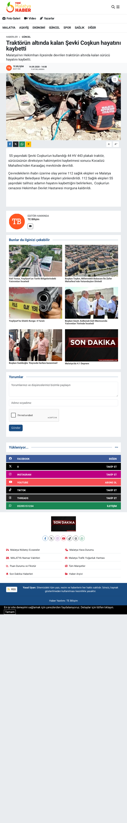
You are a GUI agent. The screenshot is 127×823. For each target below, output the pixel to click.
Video (32, 18)
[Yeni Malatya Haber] (18, 7)
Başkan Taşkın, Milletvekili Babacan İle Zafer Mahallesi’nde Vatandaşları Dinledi (88, 280)
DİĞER (92, 27)
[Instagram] (57, 538)
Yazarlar (48, 18)
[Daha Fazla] (28, 144)
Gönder (16, 427)
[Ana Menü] (118, 7)
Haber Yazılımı (57, 600)
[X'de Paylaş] (16, 144)
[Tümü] (116, 447)
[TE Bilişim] (17, 221)
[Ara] (113, 7)
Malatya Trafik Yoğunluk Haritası (87, 557)
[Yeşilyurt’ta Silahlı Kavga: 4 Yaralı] (35, 302)
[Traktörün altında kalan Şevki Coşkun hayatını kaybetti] (63, 106)
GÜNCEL (54, 27)
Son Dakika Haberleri (21, 573)
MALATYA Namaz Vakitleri (25, 557)
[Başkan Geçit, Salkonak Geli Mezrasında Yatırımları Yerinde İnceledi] (91, 302)
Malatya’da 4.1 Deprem (77, 363)
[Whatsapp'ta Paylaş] (22, 144)
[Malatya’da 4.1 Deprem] (91, 345)
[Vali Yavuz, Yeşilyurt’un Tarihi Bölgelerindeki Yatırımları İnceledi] (35, 260)
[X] (51, 538)
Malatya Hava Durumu (81, 549)
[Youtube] (63, 538)
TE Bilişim (33, 219)
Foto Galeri (13, 18)
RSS (13, 589)
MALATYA (8, 27)
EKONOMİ (39, 27)
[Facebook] (45, 538)
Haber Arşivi (76, 573)
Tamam (10, 612)
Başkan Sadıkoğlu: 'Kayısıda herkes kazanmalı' (33, 363)
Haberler (12, 37)
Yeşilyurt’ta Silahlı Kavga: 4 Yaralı (27, 321)
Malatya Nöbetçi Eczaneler (25, 549)
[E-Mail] (30, 226)
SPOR (67, 27)
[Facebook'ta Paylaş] (9, 144)
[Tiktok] (69, 538)
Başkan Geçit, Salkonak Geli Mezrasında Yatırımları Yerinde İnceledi (86, 322)
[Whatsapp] (82, 538)
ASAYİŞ (24, 27)
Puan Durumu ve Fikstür (23, 566)
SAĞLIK (79, 27)
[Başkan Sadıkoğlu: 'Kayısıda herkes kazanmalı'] (35, 345)
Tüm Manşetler (77, 566)
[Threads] (76, 538)
